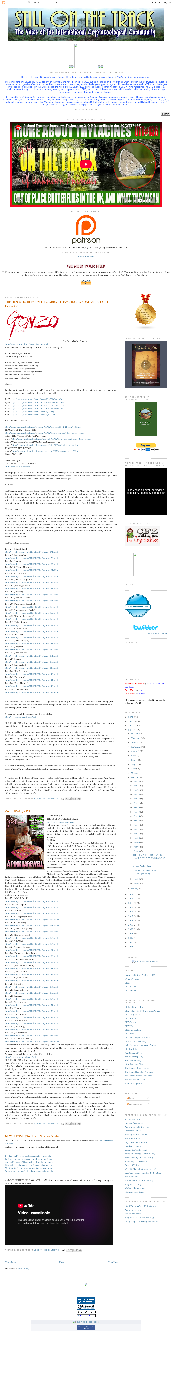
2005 (131, 946)
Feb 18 (137, 811)
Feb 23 (137, 794)
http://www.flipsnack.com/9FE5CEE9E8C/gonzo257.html (31, 625)
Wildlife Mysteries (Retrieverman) (140, 1168)
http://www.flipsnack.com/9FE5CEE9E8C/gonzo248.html (31, 674)
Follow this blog (85, 1327)
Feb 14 (137, 824)
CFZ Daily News (132, 1014)
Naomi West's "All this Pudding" (139, 1180)
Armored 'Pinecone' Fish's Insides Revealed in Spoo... (29, 1161)
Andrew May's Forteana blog (138, 1126)
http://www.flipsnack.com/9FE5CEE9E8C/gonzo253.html (31, 643)
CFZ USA (129, 1026)
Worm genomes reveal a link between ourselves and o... (30, 1171)
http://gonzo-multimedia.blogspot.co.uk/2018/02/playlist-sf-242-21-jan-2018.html (43, 426)
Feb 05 (137, 846)
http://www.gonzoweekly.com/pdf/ (20, 716)
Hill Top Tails (131, 1048)
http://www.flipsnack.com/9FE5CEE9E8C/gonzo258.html (31, 618)
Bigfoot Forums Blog (134, 1006)
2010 (131, 924)
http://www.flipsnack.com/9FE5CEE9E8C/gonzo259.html (31, 612)
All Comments (135, 1103)
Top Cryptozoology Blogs (137, 606)
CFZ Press (129, 1033)
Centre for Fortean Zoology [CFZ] (140, 974)
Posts (131, 1098)
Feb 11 (137, 833)
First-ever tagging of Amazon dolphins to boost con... (29, 1158)
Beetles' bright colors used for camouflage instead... (28, 1155)
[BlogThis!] (70, 798)
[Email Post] (62, 798)
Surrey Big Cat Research (136, 1161)
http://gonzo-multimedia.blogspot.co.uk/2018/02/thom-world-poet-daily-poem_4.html (44, 432)
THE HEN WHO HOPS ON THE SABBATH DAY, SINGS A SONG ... (149, 858)
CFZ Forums (130, 990)
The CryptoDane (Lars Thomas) (139, 1071)
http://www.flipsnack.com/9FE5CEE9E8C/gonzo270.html (31, 558)
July (133, 755)
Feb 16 (137, 816)
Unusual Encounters (134, 1123)
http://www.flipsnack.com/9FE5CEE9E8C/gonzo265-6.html (32, 576)
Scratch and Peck (132, 1119)
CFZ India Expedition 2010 (137, 1037)
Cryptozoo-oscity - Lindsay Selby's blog (143, 1172)
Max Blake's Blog (133, 1060)
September (136, 746)
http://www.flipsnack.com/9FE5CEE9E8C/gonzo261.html (31, 600)
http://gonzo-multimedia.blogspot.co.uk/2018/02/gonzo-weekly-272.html (46, 451)
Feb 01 (137, 883)
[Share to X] (73, 798)
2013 (131, 911)
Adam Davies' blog (133, 1209)
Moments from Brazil (134, 1191)
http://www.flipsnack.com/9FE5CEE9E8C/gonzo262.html (31, 594)
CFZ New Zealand (133, 1029)
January (135, 888)
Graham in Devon (133, 1130)
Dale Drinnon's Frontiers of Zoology (141, 1044)
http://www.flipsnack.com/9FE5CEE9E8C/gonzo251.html (31, 655)
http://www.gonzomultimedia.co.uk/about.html (26, 344)
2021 (131, 716)
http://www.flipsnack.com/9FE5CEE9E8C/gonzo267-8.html (32, 570)
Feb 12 (137, 829)
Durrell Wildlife (132, 1165)
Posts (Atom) (23, 1268)
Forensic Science (138, 599)
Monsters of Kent (132, 1138)
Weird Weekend (132, 978)
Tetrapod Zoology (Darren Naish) (140, 1153)
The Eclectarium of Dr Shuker (138, 1075)
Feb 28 (137, 781)
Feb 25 (137, 789)
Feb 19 (137, 807)
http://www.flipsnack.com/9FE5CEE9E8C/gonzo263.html (31, 588)
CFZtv (128, 982)
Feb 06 (137, 842)
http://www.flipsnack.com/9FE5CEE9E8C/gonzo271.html (31, 551)
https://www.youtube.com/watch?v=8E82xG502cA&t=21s (37, 405)
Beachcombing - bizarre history (139, 1157)
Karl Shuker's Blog (133, 1052)
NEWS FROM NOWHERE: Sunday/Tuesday (32, 1136)
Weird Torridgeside (133, 1083)
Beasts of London (133, 1145)
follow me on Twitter (157, 633)
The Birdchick (131, 1176)
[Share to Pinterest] (79, 798)
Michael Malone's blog (135, 1188)
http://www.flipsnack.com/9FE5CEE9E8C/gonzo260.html (31, 606)
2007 (131, 937)
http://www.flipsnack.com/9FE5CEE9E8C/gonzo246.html (31, 686)
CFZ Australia (131, 986)
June (133, 759)
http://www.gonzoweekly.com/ (19, 466)
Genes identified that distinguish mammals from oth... (29, 1165)
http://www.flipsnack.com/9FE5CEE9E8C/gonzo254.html (31, 637)
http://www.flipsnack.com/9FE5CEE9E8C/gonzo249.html (31, 667)
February (135, 777)
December (136, 733)
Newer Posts (10, 1262)
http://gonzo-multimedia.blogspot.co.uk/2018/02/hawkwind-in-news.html (46, 445)
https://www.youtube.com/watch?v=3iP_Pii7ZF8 (33, 414)
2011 (131, 920)
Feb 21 (137, 803)
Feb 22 (137, 798)
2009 (131, 929)
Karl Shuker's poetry (134, 1056)
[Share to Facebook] (76, 798)
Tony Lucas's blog (133, 1184)
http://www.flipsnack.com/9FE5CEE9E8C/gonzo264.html (31, 582)
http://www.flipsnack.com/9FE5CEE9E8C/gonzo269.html (31, 564)
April (133, 768)
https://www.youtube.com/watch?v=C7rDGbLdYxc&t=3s (37, 408)
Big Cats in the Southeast (136, 1142)
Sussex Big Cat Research (136, 1149)
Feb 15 (137, 820)
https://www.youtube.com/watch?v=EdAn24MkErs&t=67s (37, 402)
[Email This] (66, 798)
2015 (131, 902)
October (135, 742)
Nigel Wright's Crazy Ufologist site (140, 1206)
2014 (131, 907)
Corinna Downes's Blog (135, 1041)
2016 (131, 898)
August (134, 751)
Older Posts (113, 1262)
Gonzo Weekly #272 (17, 811)
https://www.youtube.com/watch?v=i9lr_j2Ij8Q (32, 411)
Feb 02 (137, 878)
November (136, 738)
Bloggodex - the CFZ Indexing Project (142, 1010)
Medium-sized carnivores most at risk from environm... (29, 1168)
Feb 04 (137, 851)
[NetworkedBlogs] (86, 1321)
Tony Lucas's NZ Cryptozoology (139, 1217)
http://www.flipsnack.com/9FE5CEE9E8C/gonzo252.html (31, 649)
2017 (131, 894)
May (133, 764)
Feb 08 (137, 837)
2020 (131, 721)
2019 (131, 725)
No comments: (51, 798)
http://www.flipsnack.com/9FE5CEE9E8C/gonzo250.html (31, 661)
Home (61, 1262)
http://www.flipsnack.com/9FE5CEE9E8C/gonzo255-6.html (32, 631)
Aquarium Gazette (133, 1213)
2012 (131, 916)
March (134, 772)
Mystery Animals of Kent (136, 1134)
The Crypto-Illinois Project (137, 1067)
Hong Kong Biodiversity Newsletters (141, 1221)
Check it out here (86, 256)
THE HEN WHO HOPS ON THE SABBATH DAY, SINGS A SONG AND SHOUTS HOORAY (57, 304)
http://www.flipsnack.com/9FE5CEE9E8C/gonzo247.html (31, 680)
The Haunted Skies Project (137, 1079)
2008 (131, 933)
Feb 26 (137, 785)
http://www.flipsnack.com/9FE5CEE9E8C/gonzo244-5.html (32, 692)
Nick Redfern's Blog (134, 1064)
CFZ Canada (130, 1022)
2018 (131, 729)
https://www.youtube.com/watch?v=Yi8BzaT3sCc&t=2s (36, 399)
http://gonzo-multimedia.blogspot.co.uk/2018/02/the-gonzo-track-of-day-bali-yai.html (51, 438)
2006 (131, 942)
